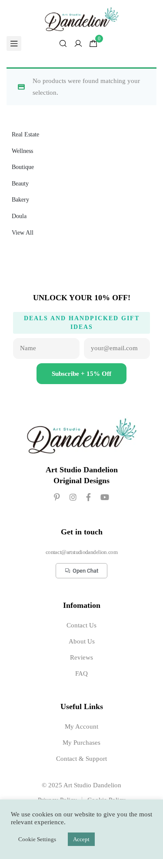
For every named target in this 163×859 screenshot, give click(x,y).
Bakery (20, 199)
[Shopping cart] (93, 43)
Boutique (23, 167)
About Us (82, 641)
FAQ (81, 673)
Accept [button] (81, 839)
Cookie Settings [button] (37, 839)
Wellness (22, 151)
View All (22, 232)
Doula (19, 216)
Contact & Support (81, 758)
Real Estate (25, 134)
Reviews (81, 657)
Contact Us (81, 625)
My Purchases (81, 742)
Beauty (20, 183)
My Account (81, 726)
